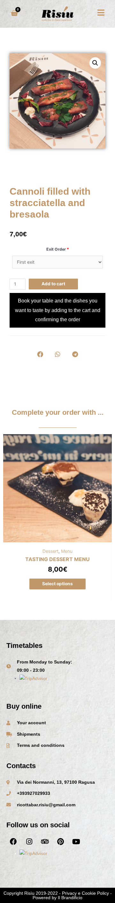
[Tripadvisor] (45, 842)
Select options (57, 583)
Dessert (50, 551)
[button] (40, 354)
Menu (67, 551)
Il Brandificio (70, 897)
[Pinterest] (60, 842)
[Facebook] (13, 842)
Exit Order (57, 249)
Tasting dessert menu (57, 559)
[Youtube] (76, 842)
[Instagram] (29, 842)
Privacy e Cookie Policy (85, 893)
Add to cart (53, 283)
